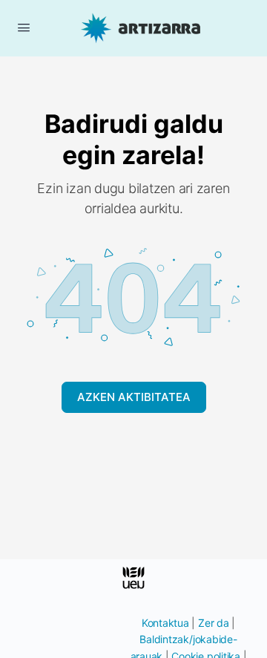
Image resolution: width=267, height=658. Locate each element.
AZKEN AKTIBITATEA (134, 397)
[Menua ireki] (24, 27)
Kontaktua (165, 622)
